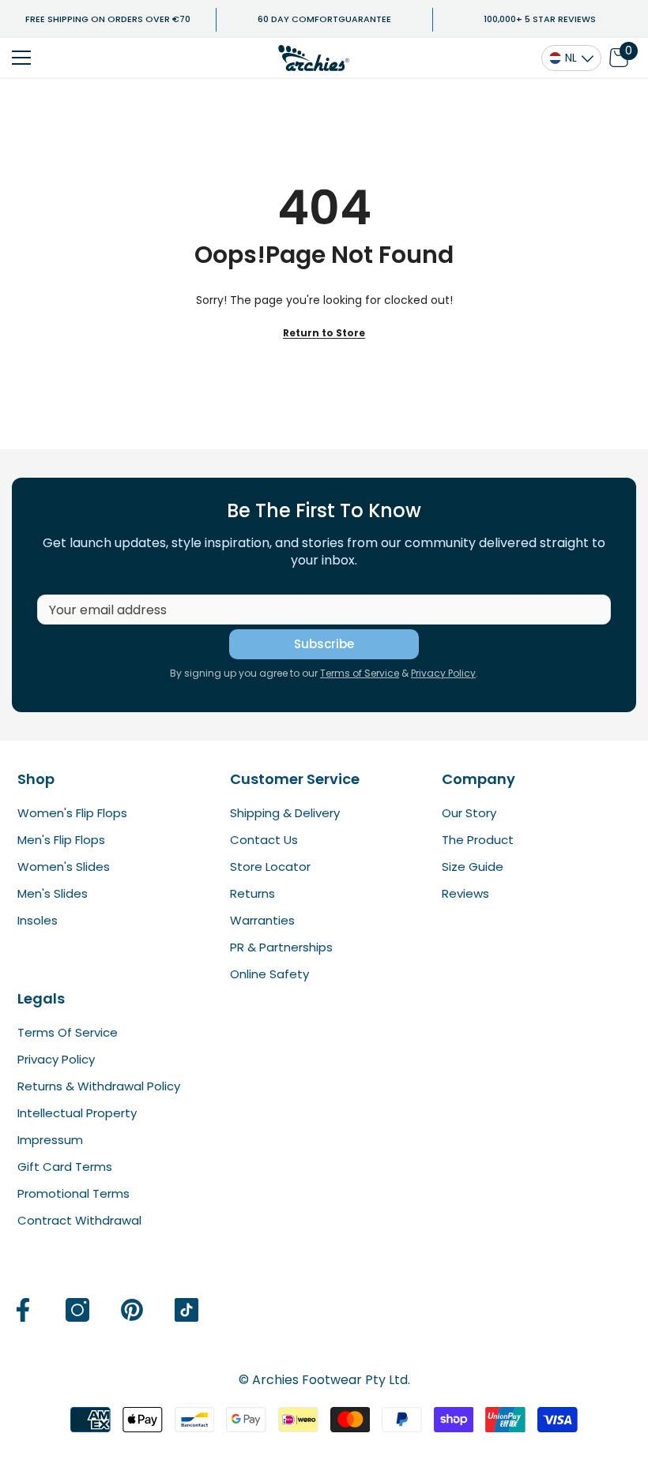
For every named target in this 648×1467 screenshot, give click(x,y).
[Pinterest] (132, 1310)
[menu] (21, 57)
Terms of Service (359, 673)
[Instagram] (77, 1310)
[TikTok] (186, 1310)
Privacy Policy (443, 673)
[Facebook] (23, 1310)
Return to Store (324, 333)
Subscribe (324, 644)
